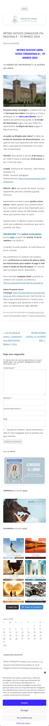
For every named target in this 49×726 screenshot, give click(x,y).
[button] (45, 672)
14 (28, 632)
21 (28, 635)
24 (4, 638)
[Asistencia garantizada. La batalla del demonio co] (35, 592)
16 (41, 632)
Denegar (24, 710)
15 (35, 632)
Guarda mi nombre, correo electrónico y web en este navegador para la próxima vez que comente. (23, 432)
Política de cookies (23, 723)
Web (5, 419)
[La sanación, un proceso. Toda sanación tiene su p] (13, 548)
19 (16, 635)
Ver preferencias (24, 717)
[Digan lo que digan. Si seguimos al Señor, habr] (35, 570)
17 (4, 635)
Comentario (9, 368)
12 (16, 632)
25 (10, 638)
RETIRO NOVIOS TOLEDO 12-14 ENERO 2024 (36, 336)
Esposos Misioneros (37, 315)
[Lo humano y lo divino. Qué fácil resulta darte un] (13, 592)
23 (41, 635)
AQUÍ (25, 490)
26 (16, 638)
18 (10, 635)
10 (4, 632)
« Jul (4, 645)
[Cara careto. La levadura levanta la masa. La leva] (35, 548)
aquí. (12, 237)
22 (35, 635)
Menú (24, 8)
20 (22, 635)
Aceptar (24, 702)
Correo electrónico (12, 408)
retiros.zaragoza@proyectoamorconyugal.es (23, 283)
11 (10, 632)
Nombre (7, 398)
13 (22, 632)
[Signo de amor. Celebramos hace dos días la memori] (13, 570)
